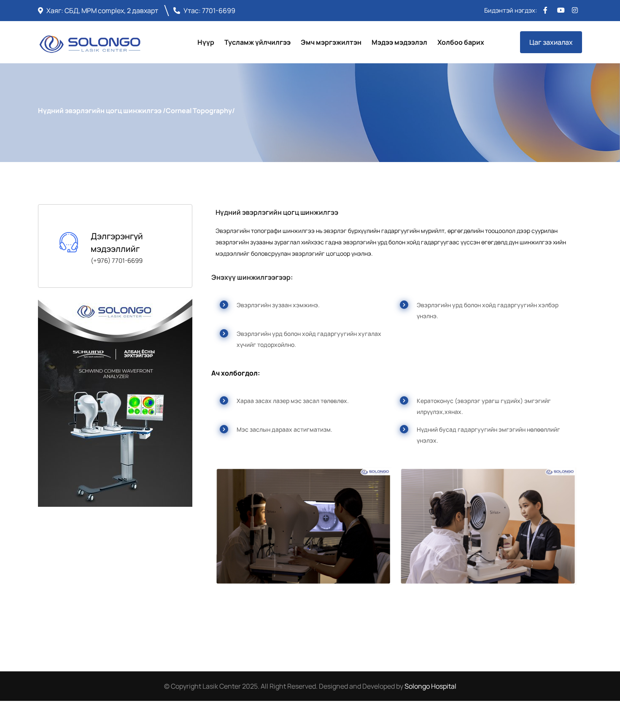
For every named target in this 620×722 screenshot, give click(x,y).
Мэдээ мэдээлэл (399, 42)
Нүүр (205, 42)
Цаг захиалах (551, 42)
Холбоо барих (460, 42)
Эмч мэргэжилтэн (331, 42)
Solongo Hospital (430, 686)
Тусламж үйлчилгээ (257, 42)
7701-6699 (218, 10)
